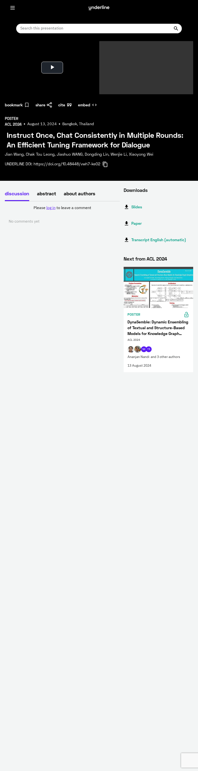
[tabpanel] (62, 214)
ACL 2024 (157, 259)
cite (61, 104)
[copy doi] (108, 164)
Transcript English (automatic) (158, 239)
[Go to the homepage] (99, 7)
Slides (136, 206)
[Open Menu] (12, 7)
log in (51, 208)
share (40, 104)
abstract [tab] (46, 193)
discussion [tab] (17, 193)
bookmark (14, 104)
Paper (136, 223)
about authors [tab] (79, 193)
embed (84, 104)
